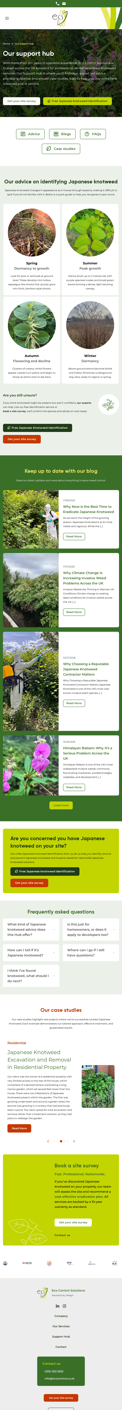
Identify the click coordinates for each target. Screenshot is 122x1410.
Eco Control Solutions (68, 1290)
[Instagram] (64, 1306)
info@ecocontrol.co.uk (59, 1378)
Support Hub (61, 1336)
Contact (61, 1347)
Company (61, 1316)
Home (6, 43)
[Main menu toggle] (7, 18)
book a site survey (14, 411)
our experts (84, 402)
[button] (54, 1141)
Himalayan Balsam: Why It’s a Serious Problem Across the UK (87, 753)
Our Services (61, 1326)
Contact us (62, 1235)
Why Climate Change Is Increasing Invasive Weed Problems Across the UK (84, 578)
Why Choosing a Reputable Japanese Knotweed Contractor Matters (86, 669)
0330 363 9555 (54, 1371)
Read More (74, 536)
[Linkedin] (58, 1306)
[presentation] (48, 1141)
